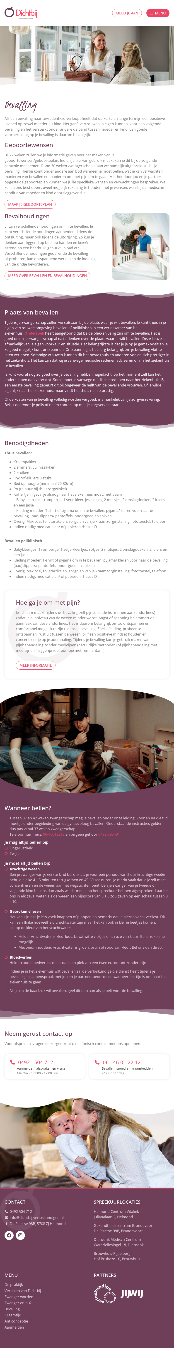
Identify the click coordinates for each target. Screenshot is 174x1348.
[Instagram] (20, 1235)
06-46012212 (54, 834)
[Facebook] (9, 1235)
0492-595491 (109, 834)
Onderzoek (34, 333)
